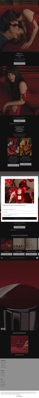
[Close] (37, 392)
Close (36, 177)
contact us (10, 214)
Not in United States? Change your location (8, 209)
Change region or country (19, 218)
